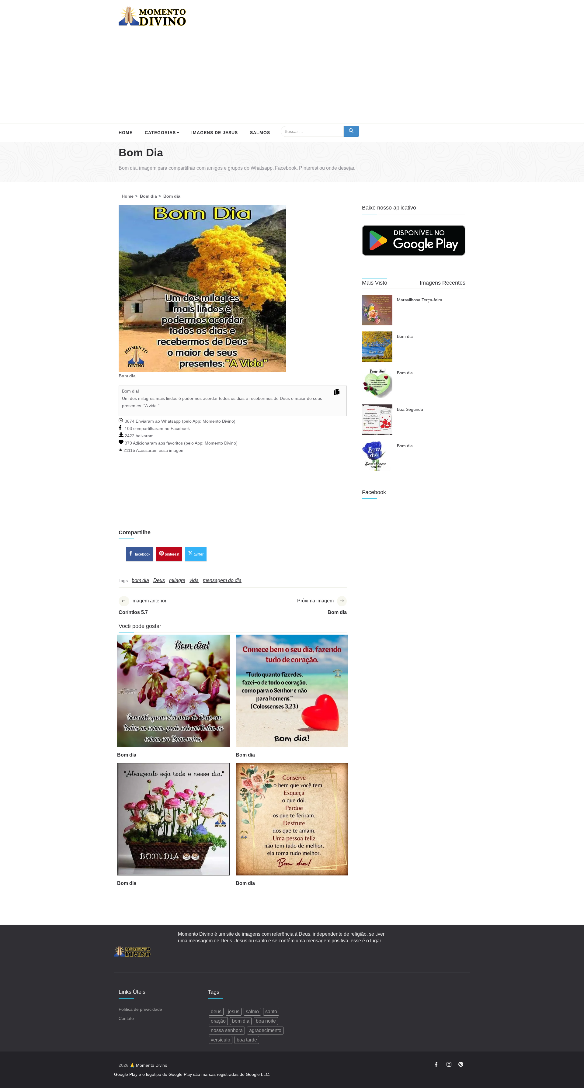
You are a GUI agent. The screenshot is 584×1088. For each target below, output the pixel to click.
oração (218, 1021)
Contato (126, 1018)
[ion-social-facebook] (437, 1065)
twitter (198, 554)
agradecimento (265, 1030)
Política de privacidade (140, 1009)
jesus (233, 1011)
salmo (252, 1011)
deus (216, 1011)
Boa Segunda (410, 409)
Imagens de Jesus (214, 132)
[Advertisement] (291, 77)
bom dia (240, 1021)
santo (271, 1011)
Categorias (160, 132)
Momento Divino (218, 421)
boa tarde (247, 1039)
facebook (142, 554)
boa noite (266, 1021)
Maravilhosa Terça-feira (419, 299)
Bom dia (126, 754)
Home (126, 132)
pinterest (171, 554)
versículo (220, 1039)
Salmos (260, 132)
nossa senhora (227, 1030)
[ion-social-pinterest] (460, 1065)
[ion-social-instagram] (449, 1065)
